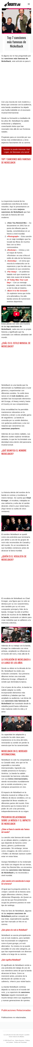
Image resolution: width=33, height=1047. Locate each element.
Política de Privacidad (20, 1042)
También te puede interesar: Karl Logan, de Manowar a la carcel (16, 150)
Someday (12, 261)
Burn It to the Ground (17, 291)
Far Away (12, 272)
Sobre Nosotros (19, 1040)
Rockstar (12, 250)
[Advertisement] (16, 81)
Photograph (13, 236)
